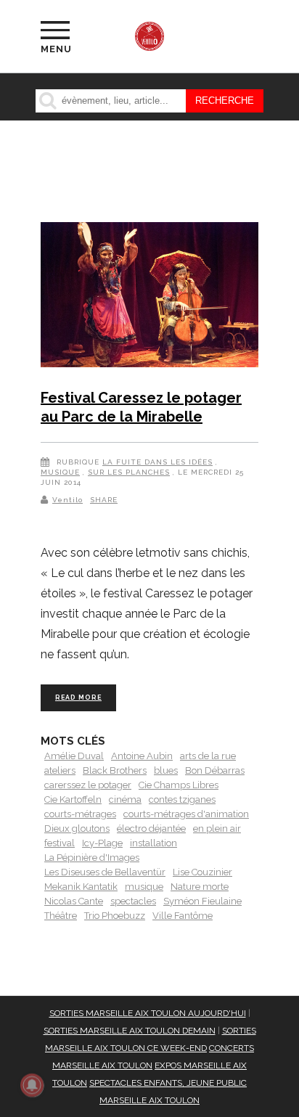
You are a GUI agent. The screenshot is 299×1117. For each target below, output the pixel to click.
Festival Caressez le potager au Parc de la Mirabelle (141, 407)
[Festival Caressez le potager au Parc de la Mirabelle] (149, 297)
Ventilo (67, 500)
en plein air (217, 828)
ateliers (59, 770)
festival (59, 843)
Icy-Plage (102, 843)
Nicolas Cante (73, 901)
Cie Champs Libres (178, 785)
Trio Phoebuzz (114, 915)
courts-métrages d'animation (186, 814)
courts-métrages (80, 814)
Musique (60, 472)
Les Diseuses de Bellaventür (104, 872)
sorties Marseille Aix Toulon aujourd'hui (147, 1013)
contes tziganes (182, 799)
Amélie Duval (74, 755)
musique (144, 886)
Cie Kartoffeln (73, 799)
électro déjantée (151, 828)
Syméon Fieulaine (202, 901)
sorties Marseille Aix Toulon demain (130, 1031)
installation (153, 843)
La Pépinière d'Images (91, 857)
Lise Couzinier (202, 872)
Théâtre (60, 915)
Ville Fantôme (182, 915)
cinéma (125, 799)
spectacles (133, 901)
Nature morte (200, 886)
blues (166, 770)
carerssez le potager (87, 785)
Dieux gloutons (77, 828)
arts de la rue (208, 755)
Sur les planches (129, 472)
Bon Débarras (215, 770)
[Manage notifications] (32, 1085)
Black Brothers (115, 770)
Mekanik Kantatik (81, 886)
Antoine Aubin (142, 755)
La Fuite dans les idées (157, 462)
